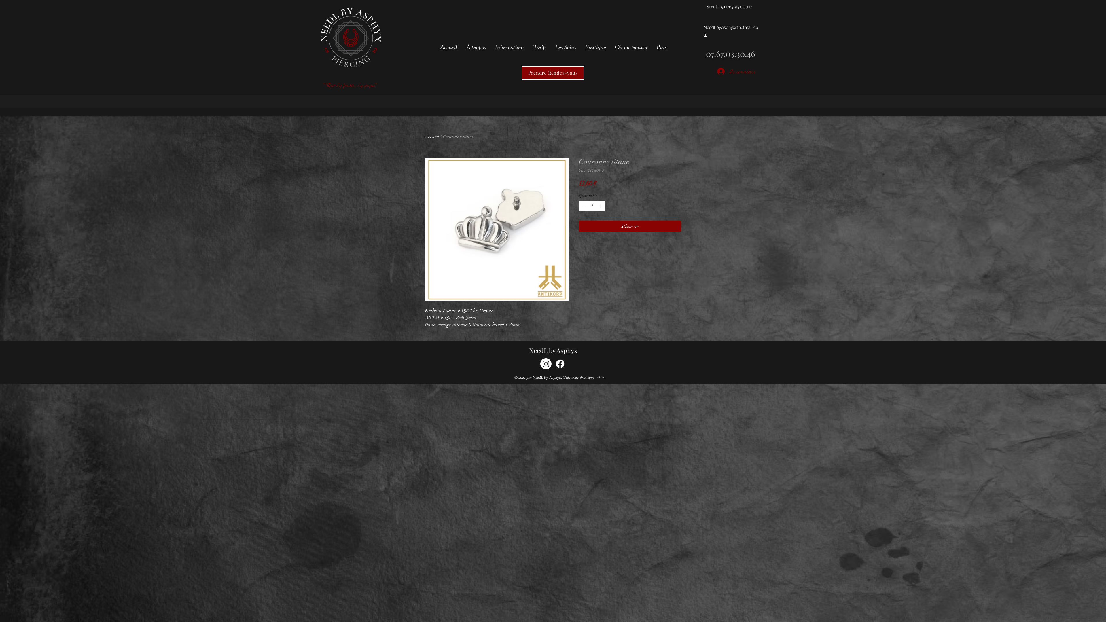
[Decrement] (583, 206)
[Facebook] (560, 363)
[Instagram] (546, 363)
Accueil (432, 137)
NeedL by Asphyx (553, 350)
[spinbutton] (592, 206)
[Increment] (601, 206)
